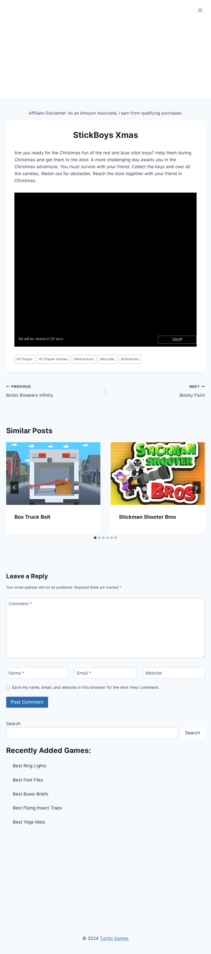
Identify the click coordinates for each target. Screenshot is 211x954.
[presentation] (53, 473)
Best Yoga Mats (29, 822)
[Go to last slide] (14, 487)
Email (84, 673)
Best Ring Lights (29, 765)
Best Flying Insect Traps (37, 807)
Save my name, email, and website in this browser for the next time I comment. (85, 687)
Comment (20, 603)
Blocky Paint (192, 391)
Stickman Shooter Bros (147, 517)
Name (16, 673)
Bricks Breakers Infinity (29, 391)
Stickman (130, 359)
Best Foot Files (28, 779)
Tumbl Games (114, 938)
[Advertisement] (105, 59)
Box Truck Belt (32, 517)
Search (13, 723)
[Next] (196, 487)
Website (153, 673)
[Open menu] (200, 10)
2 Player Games (53, 359)
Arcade (107, 359)
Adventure (84, 359)
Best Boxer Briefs (30, 794)
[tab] (95, 537)
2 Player (25, 359)
